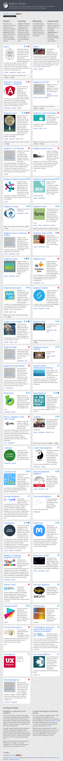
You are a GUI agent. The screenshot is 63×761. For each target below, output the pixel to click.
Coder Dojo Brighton (42, 448)
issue (34, 724)
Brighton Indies (11, 258)
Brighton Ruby (10, 347)
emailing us (53, 720)
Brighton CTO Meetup (14, 148)
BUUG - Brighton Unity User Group (14, 418)
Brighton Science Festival (40, 348)
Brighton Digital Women (44, 179)
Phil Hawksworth (49, 757)
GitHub (49, 726)
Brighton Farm (39, 206)
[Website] (25, 47)
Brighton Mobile (40, 287)
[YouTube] (29, 47)
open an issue (37, 92)
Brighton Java (39, 258)
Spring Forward (11, 606)
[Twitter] (27, 47)
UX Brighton (9, 654)
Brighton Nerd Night (13, 321)
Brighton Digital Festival (14, 179)
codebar (37, 417)
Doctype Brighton (12, 496)
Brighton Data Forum (43, 148)
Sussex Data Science (13, 627)
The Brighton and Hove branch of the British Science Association (43, 629)
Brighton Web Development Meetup (43, 366)
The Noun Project (13, 757)
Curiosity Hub (10, 471)
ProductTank (9, 584)
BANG (36, 46)
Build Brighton (39, 393)
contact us (23, 746)
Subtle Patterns (33, 757)
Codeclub (8, 448)
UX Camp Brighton (41, 654)
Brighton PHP (39, 321)
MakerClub (38, 523)
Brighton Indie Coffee (43, 233)
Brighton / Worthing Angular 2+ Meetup (13, 83)
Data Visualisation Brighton (41, 472)
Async (6, 46)
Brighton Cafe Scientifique (45, 113)
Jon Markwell (16, 759)
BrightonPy (9, 393)
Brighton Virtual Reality (14, 365)
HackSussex (9, 523)
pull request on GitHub (38, 90)
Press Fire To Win (41, 555)
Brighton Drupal (11, 206)
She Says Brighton (41, 584)
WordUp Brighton (12, 679)
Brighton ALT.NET (41, 82)
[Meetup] (29, 82)
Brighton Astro (10, 113)
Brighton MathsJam (13, 287)
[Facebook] (27, 113)
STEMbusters (39, 606)
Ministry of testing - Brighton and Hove (13, 556)
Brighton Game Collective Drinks (15, 234)
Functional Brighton (42, 496)
